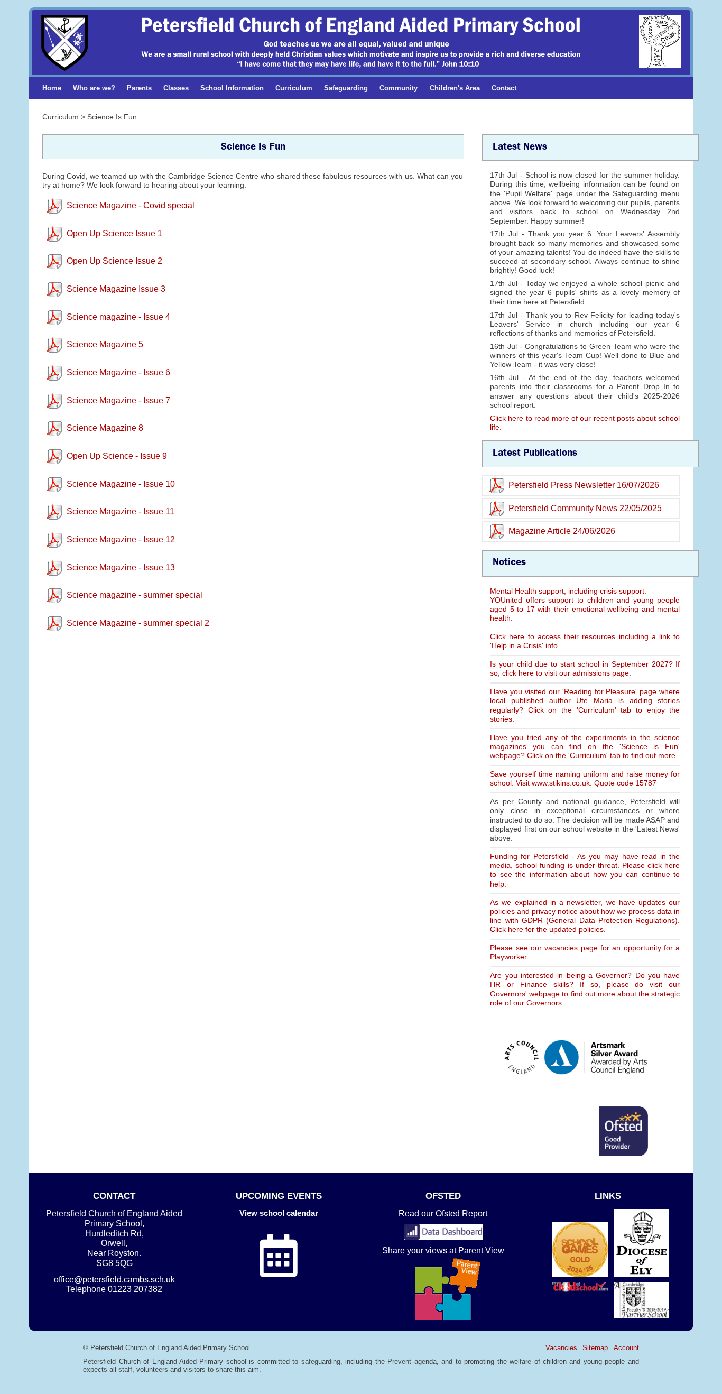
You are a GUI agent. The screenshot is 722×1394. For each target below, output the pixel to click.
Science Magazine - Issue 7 (118, 400)
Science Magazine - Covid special (131, 205)
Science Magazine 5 (105, 344)
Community (398, 88)
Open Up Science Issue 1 (114, 233)
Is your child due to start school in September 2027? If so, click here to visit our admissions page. (585, 668)
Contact (504, 88)
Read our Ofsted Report (443, 1213)
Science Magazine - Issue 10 (121, 483)
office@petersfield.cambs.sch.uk (114, 1279)
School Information (232, 88)
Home (51, 88)
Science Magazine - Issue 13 (121, 567)
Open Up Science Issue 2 (114, 260)
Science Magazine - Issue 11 (120, 511)
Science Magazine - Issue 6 (118, 372)
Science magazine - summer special (134, 594)
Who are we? (94, 88)
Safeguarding (346, 88)
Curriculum (293, 88)
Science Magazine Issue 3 (116, 288)
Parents (139, 88)
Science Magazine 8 (105, 427)
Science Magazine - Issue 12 (121, 539)
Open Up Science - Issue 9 (117, 455)
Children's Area (455, 88)
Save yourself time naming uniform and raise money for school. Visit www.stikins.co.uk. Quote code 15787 (585, 778)
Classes (176, 88)
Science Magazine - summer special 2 (138, 622)
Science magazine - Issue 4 (118, 316)
